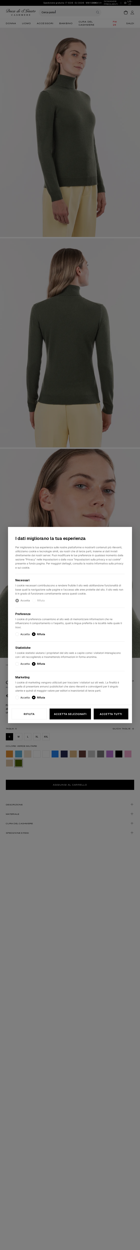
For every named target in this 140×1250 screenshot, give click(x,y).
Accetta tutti (111, 713)
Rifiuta (29, 713)
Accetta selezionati (70, 713)
